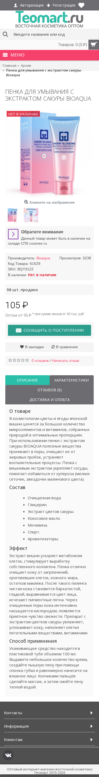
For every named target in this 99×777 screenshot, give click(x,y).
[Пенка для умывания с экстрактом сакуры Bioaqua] (49, 154)
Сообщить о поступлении (53, 330)
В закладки (34, 347)
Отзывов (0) (49, 389)
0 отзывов (40, 360)
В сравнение (67, 347)
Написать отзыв (65, 360)
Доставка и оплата (50, 399)
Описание (27, 380)
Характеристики (71, 380)
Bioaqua (43, 258)
